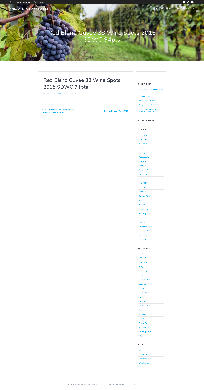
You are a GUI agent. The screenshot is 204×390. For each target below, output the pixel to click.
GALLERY (176, 9)
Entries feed (144, 354)
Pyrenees (142, 319)
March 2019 (143, 148)
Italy (140, 297)
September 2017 (145, 174)
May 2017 (143, 187)
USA (63, 93)
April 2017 (143, 192)
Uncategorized (145, 332)
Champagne (144, 271)
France (141, 288)
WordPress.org (145, 363)
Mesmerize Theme (128, 384)
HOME (156, 9)
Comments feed (145, 359)
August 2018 (144, 157)
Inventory (57, 93)
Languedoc (143, 301)
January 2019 (144, 152)
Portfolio (166, 9)
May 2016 (143, 205)
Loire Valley (143, 305)
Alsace (141, 253)
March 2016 (143, 209)
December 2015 (145, 222)
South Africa (144, 327)
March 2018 (143, 170)
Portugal (142, 310)
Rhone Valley (144, 323)
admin (47, 93)
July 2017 (142, 178)
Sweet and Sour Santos (148, 100)
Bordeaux (143, 262)
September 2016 (145, 200)
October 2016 (144, 196)
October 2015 (144, 231)
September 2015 (145, 235)
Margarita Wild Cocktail (148, 105)
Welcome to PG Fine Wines (29, 8)
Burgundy (143, 266)
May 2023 (143, 135)
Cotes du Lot (144, 284)
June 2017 (143, 183)
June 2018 (143, 161)
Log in (141, 350)
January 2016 (144, 218)
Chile (141, 275)
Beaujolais (143, 258)
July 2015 (142, 239)
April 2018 (143, 165)
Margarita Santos (146, 96)
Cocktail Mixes (144, 279)
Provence (142, 314)
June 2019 (143, 139)
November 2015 (145, 226)
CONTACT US (188, 9)
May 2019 (143, 144)
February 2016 (144, 213)
